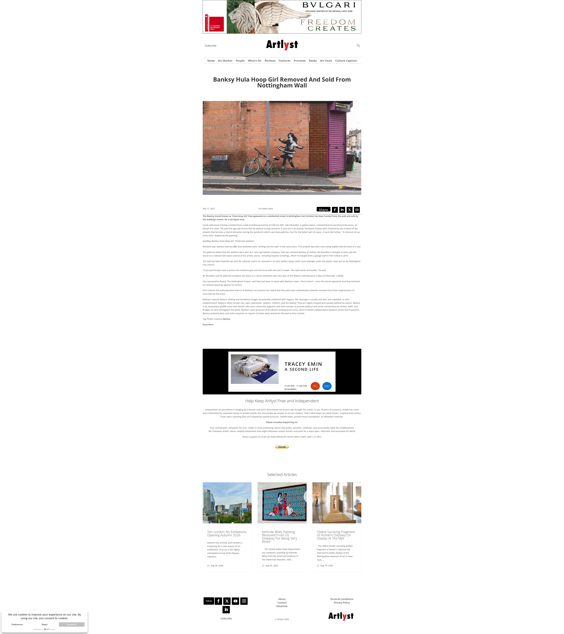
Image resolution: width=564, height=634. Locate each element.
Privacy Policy (342, 602)
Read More (208, 324)
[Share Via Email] (357, 210)
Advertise (282, 606)
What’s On (254, 61)
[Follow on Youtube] (235, 601)
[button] (358, 45)
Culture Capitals (346, 61)
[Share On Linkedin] (342, 210)
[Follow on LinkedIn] (226, 609)
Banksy (227, 319)
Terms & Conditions (341, 599)
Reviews (270, 61)
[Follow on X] (227, 601)
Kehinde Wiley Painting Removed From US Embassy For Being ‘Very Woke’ (279, 537)
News (211, 61)
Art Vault (326, 61)
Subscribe (210, 45)
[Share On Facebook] (335, 210)
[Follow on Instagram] (244, 601)
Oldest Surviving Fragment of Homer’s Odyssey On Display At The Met (336, 535)
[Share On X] (349, 210)
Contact (282, 602)
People (240, 61)
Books (313, 61)
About (282, 599)
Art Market (225, 61)
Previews (300, 61)
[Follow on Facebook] (218, 601)
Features (285, 61)
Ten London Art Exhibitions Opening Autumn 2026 (226, 533)
